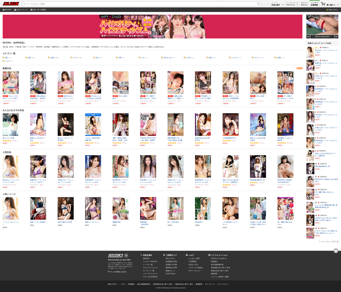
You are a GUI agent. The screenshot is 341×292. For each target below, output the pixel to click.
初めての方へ (333, 10)
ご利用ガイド (171, 255)
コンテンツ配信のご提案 (220, 277)
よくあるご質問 (194, 258)
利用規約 (214, 261)
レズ (142, 58)
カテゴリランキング (150, 268)
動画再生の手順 (171, 268)
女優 (52, 58)
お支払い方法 (193, 265)
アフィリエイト (223, 284)
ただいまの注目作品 (150, 277)
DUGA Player (170, 274)
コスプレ (235, 58)
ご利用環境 (192, 261)
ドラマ (7, 61)
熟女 (29, 58)
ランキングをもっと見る (327, 241)
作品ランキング (22, 10)
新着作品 (7, 68)
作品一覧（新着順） (40, 10)
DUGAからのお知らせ (219, 258)
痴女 (210, 58)
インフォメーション (219, 255)
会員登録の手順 (171, 261)
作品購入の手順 (171, 265)
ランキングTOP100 (150, 261)
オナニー (257, 58)
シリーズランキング (150, 274)
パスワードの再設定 (195, 268)
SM (97, 58)
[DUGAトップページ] (11, 3)
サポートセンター (194, 271)
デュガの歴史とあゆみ (118, 272)
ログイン (304, 5)
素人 (7, 58)
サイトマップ (210, 284)
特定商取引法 (220, 268)
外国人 (279, 58)
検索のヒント (170, 271)
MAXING (8, 10)
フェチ (75, 58)
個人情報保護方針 (217, 265)
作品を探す (147, 255)
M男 (120, 58)
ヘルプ (191, 255)
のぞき (188, 58)
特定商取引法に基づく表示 (162, 284)
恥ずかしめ (168, 58)
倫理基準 (214, 274)
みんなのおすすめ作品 (13, 110)
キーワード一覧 (148, 271)
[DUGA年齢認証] (115, 255)
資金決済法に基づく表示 (184, 284)
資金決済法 (220, 271)
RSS (300, 68)
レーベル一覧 (148, 265)
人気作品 (7, 152)
